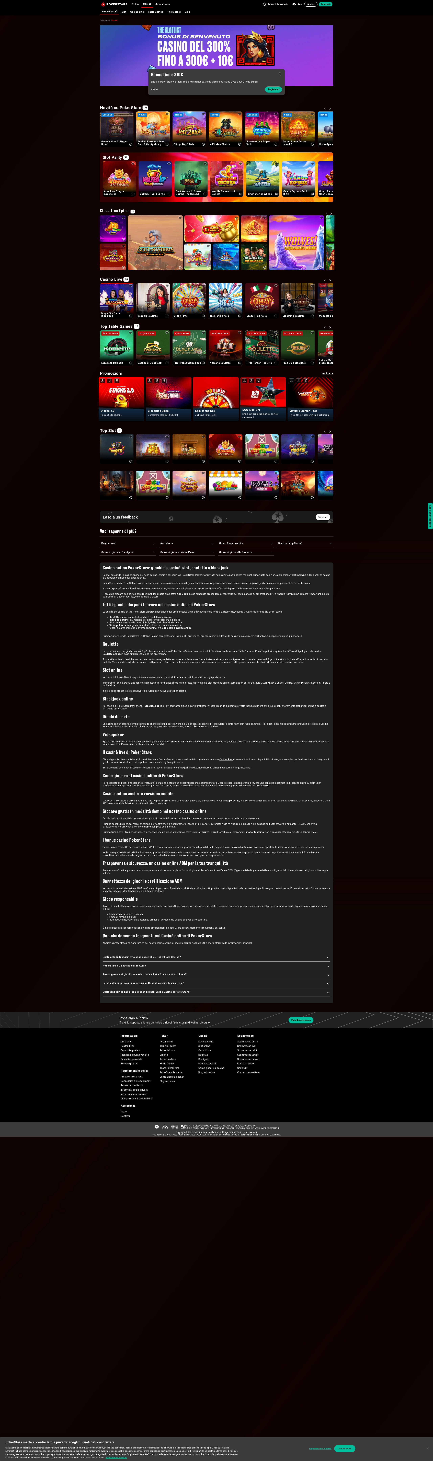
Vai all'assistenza (301, 1020)
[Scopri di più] (280, 73)
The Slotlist (174, 11)
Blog (187, 11)
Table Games (155, 11)
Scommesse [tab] (162, 4)
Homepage (104, 20)
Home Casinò (109, 11)
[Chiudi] (427, 1448)
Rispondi (323, 517)
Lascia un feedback (430, 516)
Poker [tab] (135, 4)
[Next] (330, 109)
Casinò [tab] (147, 4)
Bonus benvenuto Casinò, (237, 847)
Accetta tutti (344, 1448)
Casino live (225, 759)
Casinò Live (137, 11)
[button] (275, 4)
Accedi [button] (311, 4)
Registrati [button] (326, 4)
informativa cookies (116, 1457)
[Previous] (325, 109)
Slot (123, 11)
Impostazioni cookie (320, 1448)
